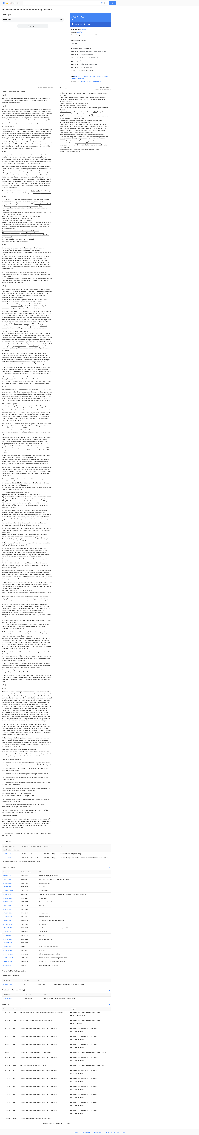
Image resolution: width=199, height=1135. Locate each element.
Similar (88, 24)
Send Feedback (85, 1132)
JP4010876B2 (7, 905)
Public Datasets (97, 1132)
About (76, 1132)
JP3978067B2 (7, 887)
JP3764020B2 (7, 883)
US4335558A (7, 875)
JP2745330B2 (7, 931)
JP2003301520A (8, 890)
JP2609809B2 (7, 935)
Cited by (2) (77, 76)
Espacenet (83, 81)
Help (123, 1132)
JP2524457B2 (7, 913)
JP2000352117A (8, 958)
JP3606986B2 (7, 894)
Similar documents (95, 76)
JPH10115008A (8, 954)
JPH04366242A (8, 965)
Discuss (98, 81)
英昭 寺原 (80, 32)
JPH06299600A (8, 917)
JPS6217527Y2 (7, 909)
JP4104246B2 (7, 920)
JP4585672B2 (7, 854)
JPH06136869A (8, 961)
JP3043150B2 (7, 939)
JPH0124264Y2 (7, 943)
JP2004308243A (8, 924)
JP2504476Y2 (7, 946)
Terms (107, 1132)
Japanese (85, 29)
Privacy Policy (115, 1132)
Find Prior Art (78, 24)
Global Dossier (91, 81)
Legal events (85, 76)
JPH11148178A (8, 928)
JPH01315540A (8, 950)
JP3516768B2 (7, 879)
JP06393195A (7, 984)
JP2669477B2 (7, 898)
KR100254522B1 (8, 902)
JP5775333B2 (7, 858)
